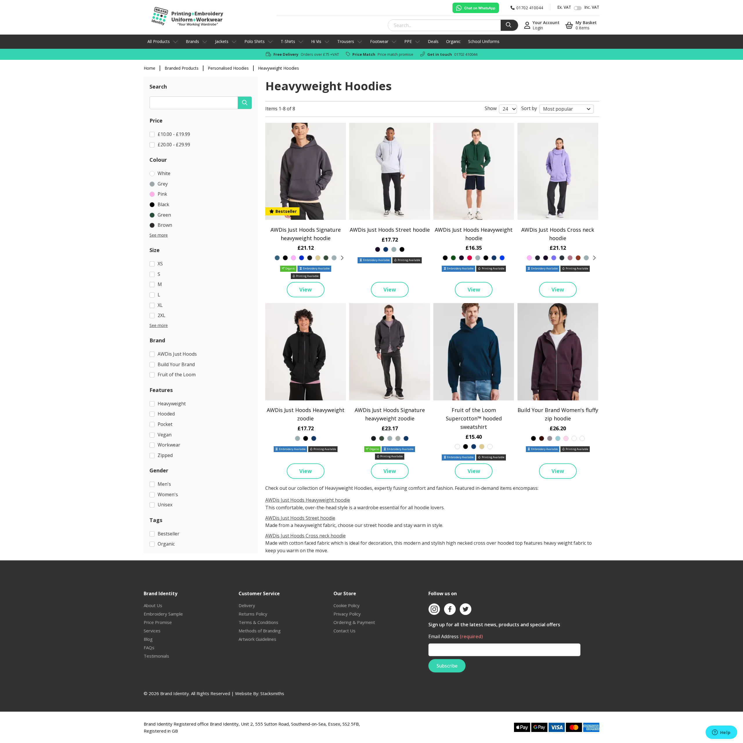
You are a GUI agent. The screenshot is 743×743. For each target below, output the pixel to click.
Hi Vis (316, 41)
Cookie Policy (346, 605)
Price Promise (158, 622)
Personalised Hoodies (228, 68)
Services (152, 631)
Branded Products (182, 68)
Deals (433, 41)
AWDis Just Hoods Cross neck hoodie (305, 535)
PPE (408, 41)
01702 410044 (465, 54)
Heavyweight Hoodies (278, 68)
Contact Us (344, 631)
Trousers (345, 41)
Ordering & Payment (354, 622)
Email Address (455, 636)
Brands (192, 41)
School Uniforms (483, 41)
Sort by (529, 108)
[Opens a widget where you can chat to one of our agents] (721, 733)
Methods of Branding (260, 631)
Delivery (247, 605)
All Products (158, 41)
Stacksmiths (272, 693)
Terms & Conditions (258, 622)
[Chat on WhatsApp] (475, 8)
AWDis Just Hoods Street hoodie (390, 229)
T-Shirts (288, 41)
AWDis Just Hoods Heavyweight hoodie (307, 500)
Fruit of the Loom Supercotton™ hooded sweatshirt (474, 418)
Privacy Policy (347, 614)
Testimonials (156, 656)
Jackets (221, 41)
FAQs (149, 647)
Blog (148, 639)
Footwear (379, 41)
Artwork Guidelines (257, 639)
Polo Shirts (254, 41)
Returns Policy (253, 614)
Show (491, 108)
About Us (153, 605)
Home (149, 68)
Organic (453, 41)
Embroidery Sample (163, 614)
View (305, 289)
